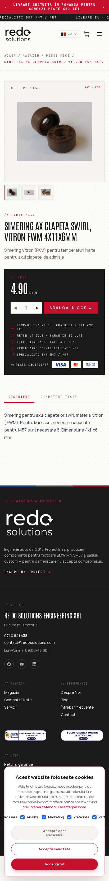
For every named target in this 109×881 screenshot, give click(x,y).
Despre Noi (71, 692)
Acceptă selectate (54, 849)
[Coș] (86, 34)
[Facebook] (9, 664)
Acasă (10, 55)
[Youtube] (21, 664)
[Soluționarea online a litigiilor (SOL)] (83, 729)
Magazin (31, 55)
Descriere (19, 397)
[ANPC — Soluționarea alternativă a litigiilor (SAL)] (26, 729)
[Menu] (99, 34)
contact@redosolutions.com (29, 642)
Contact (68, 714)
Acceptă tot (55, 864)
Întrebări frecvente (77, 707)
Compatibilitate (59, 397)
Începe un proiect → (27, 572)
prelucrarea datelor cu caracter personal (54, 807)
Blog (65, 699)
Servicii (10, 707)
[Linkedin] (34, 664)
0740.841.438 (15, 635)
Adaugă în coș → (71, 307)
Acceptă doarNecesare (54, 832)
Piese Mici (58, 55)
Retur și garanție (18, 764)
